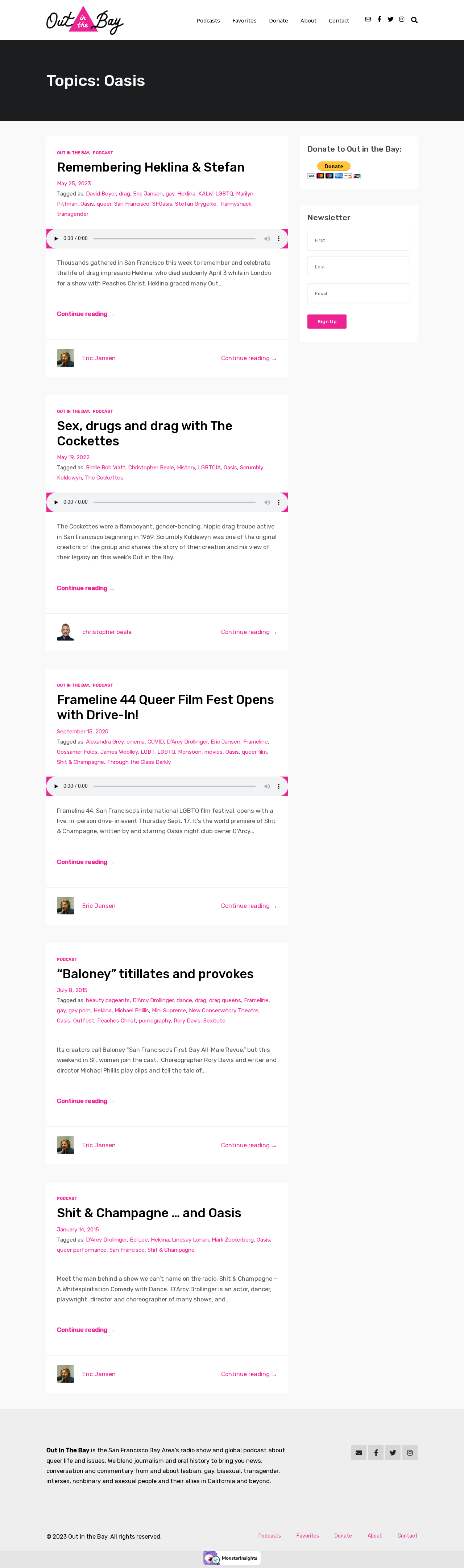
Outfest (83, 1020)
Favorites (244, 20)
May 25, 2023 (74, 183)
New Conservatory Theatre (223, 1010)
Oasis (87, 204)
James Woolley (119, 752)
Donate (278, 20)
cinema (136, 741)
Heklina (186, 193)
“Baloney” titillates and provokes (155, 974)
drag (124, 193)
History (186, 467)
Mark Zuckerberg (233, 1239)
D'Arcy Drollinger (187, 741)
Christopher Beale (151, 467)
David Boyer (101, 193)
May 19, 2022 (73, 457)
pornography (155, 1020)
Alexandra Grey (105, 741)
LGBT (147, 752)
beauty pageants (108, 1000)
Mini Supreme (169, 1010)
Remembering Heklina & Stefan (151, 167)
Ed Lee (139, 1239)
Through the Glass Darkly (139, 762)
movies (213, 752)
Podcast (103, 152)
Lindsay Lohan (190, 1239)
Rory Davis (187, 1020)
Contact (339, 20)
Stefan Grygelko (195, 204)
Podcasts (208, 20)
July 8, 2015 (72, 990)
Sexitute (214, 1020)
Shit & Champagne (80, 762)
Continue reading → (86, 313)
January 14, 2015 (78, 1229)
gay (170, 193)
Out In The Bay (73, 152)
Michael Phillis (132, 1010)
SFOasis (162, 204)
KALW (205, 193)
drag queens (225, 1000)
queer (104, 204)
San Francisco (131, 204)
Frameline (255, 741)
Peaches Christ (116, 1020)
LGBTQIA (209, 467)
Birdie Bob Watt (105, 467)
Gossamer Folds (77, 752)
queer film (254, 752)
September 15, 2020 (82, 731)
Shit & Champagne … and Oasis (149, 1213)
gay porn (80, 1010)
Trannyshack (235, 204)
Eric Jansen (148, 193)
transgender (72, 214)
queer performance (82, 1250)
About (308, 20)
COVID (156, 741)
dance (184, 1000)
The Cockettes (104, 477)
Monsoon (190, 752)
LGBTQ (224, 193)
